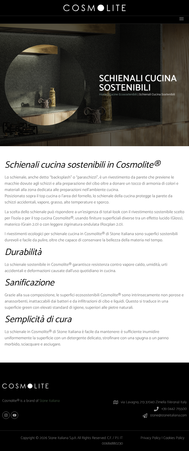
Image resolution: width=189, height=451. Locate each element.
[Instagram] (6, 415)
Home (103, 94)
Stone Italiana (49, 401)
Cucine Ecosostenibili (123, 94)
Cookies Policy (173, 438)
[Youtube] (14, 415)
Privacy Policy (151, 438)
